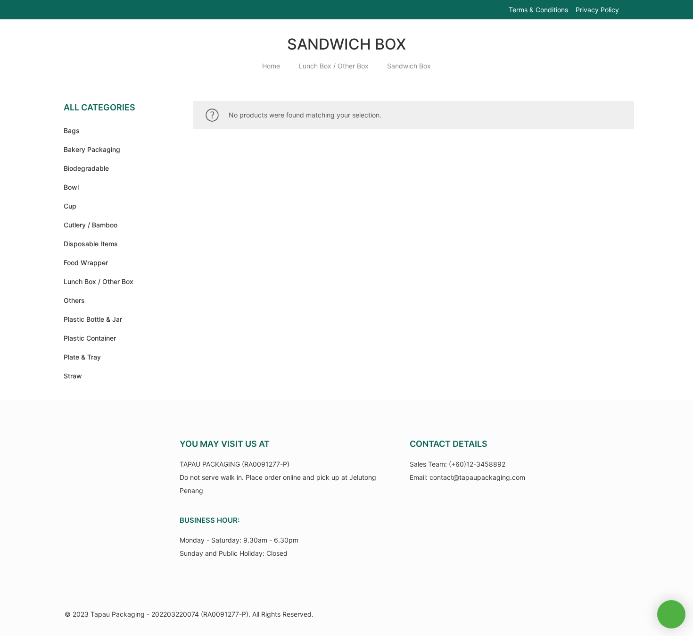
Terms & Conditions (538, 10)
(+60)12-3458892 (477, 464)
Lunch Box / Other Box (334, 66)
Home (271, 66)
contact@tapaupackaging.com (477, 477)
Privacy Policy (597, 10)
